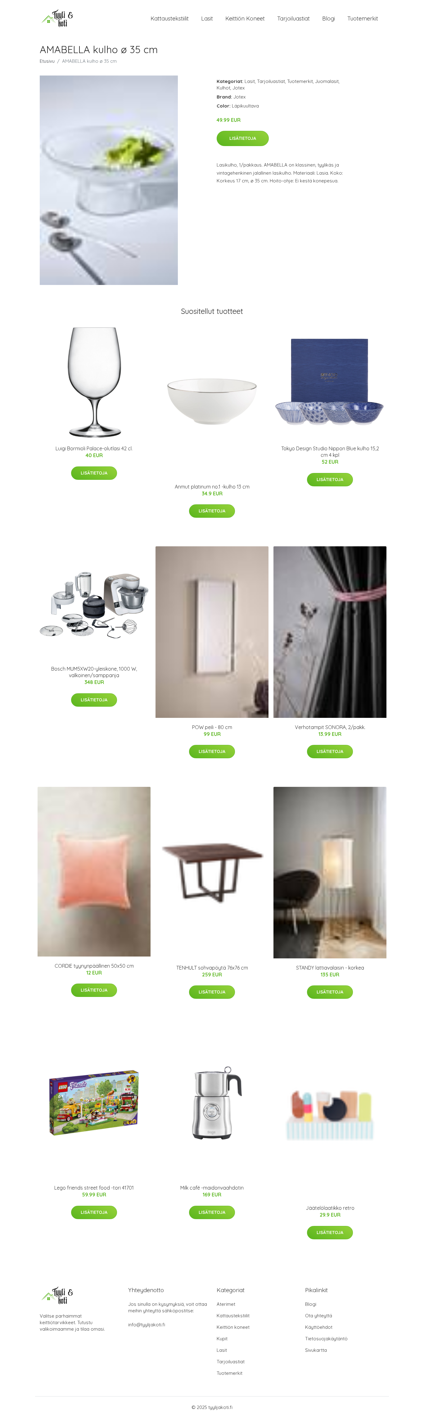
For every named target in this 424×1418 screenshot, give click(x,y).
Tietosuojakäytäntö (326, 1339)
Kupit (222, 1339)
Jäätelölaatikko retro (330, 1208)
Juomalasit (327, 81)
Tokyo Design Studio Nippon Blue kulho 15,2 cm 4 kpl (330, 451)
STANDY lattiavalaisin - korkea (330, 968)
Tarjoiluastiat (293, 18)
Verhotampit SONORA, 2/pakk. (330, 727)
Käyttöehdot (318, 1327)
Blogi (328, 18)
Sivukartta (316, 1350)
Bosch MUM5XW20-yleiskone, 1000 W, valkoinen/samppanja (94, 672)
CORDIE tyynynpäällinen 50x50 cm (94, 966)
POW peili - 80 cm (212, 727)
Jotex (238, 88)
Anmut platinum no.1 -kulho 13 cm (212, 487)
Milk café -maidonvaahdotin (212, 1188)
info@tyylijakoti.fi (146, 1325)
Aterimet (226, 1304)
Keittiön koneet (245, 18)
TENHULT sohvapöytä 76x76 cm (212, 968)
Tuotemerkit (362, 18)
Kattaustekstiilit (170, 18)
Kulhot (223, 88)
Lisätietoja (242, 138)
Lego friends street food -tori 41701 (94, 1188)
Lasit (207, 18)
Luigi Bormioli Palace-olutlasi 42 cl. (94, 448)
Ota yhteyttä (318, 1316)
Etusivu (47, 61)
